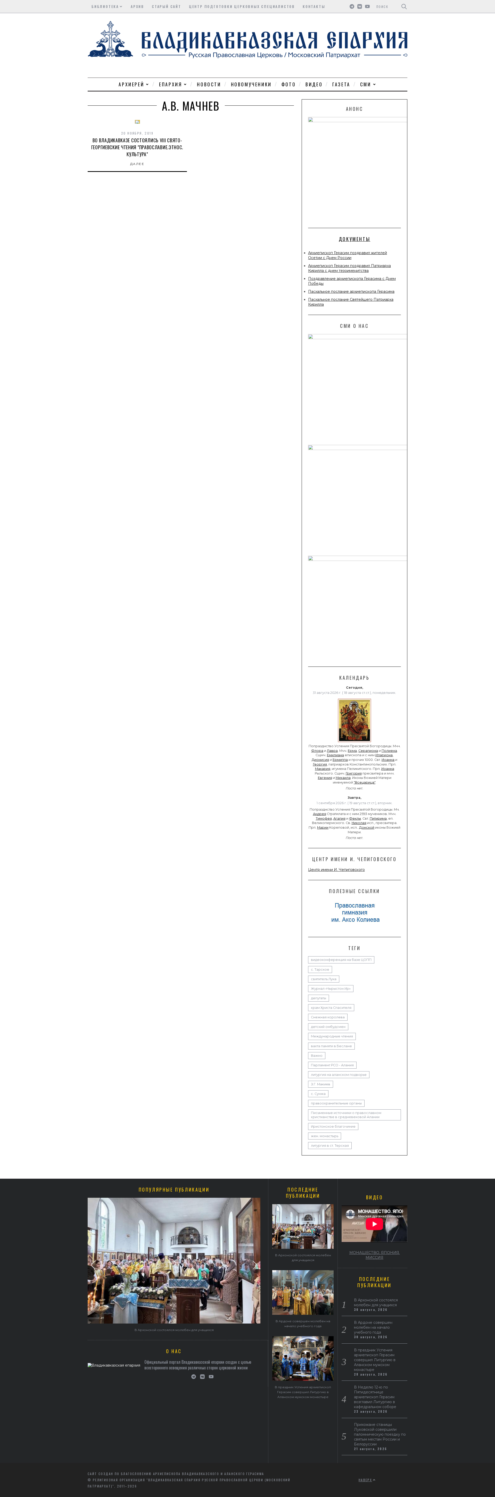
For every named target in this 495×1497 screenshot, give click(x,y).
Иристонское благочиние (333, 1126)
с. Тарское (320, 969)
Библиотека (105, 6)
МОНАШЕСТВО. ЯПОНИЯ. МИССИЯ (374, 1255)
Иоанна (388, 760)
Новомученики (251, 84)
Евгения (325, 778)
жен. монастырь (324, 1136)
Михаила (343, 778)
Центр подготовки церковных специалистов (242, 6)
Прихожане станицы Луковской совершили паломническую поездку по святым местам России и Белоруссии (380, 1434)
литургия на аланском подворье (339, 1075)
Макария (322, 769)
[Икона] (354, 742)
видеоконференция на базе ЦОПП (341, 960)
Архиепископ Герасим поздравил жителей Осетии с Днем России (347, 255)
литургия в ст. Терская (330, 1145)
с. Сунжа (318, 1094)
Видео (314, 84)
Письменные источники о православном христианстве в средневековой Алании (346, 1115)
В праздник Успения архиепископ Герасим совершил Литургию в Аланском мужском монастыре (303, 1392)
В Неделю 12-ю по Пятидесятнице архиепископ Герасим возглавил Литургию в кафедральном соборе (375, 1397)
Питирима (378, 818)
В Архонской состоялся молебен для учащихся (174, 1330)
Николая (359, 823)
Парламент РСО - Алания (332, 1065)
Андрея (319, 814)
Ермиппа (340, 760)
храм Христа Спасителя (331, 1008)
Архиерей (131, 84)
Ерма (352, 751)
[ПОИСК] (404, 6)
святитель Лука (323, 979)
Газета (341, 84)
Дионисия (320, 760)
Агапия (339, 818)
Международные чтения (332, 1036)
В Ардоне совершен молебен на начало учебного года (373, 1327)
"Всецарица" (364, 782)
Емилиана (335, 755)
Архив (137, 6)
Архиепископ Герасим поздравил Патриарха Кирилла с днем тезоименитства (349, 268)
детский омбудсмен (328, 1027)
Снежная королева (328, 1017)
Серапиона (368, 751)
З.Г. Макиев (320, 1084)
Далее (137, 164)
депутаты (318, 998)
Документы (354, 239)
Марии (322, 827)
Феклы (355, 818)
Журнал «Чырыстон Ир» (331, 989)
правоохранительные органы (336, 1103)
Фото (289, 84)
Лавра (332, 751)
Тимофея (324, 818)
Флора (317, 751)
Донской (366, 827)
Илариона (384, 755)
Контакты (314, 6)
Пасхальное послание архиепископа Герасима (351, 291)
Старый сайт (166, 6)
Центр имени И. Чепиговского (336, 869)
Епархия (170, 84)
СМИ (365, 84)
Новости (209, 84)
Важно (317, 1056)
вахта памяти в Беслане (331, 1046)
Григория (354, 773)
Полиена (389, 751)
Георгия (320, 764)
